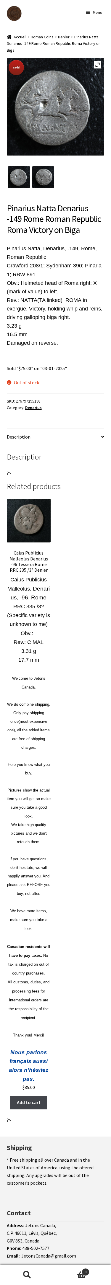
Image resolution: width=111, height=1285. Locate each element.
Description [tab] (18, 437)
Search (27, 1275)
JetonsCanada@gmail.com (48, 1256)
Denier (64, 37)
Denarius (33, 407)
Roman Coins (42, 37)
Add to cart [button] (29, 1102)
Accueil (20, 37)
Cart (70, 1270)
